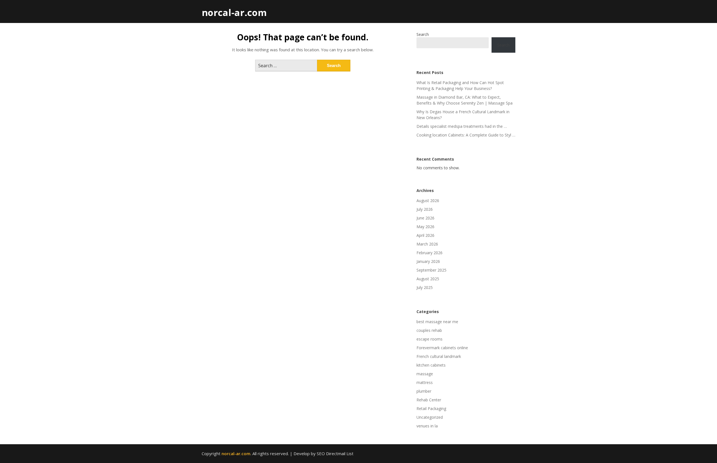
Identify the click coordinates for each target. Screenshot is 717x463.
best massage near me (437, 321)
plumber (423, 391)
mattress (424, 382)
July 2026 (424, 209)
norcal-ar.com (234, 12)
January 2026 (428, 261)
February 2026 (429, 252)
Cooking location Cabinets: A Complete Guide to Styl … (465, 135)
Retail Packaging (431, 408)
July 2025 (424, 287)
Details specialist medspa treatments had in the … (461, 126)
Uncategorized (429, 417)
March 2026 (427, 244)
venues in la (427, 426)
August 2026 (427, 200)
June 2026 (425, 218)
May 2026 (425, 226)
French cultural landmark (438, 356)
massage (424, 373)
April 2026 (425, 235)
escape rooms (429, 339)
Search (422, 34)
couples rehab (429, 330)
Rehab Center (428, 399)
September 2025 (431, 270)
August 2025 (427, 278)
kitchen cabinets (431, 365)
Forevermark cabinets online (442, 347)
